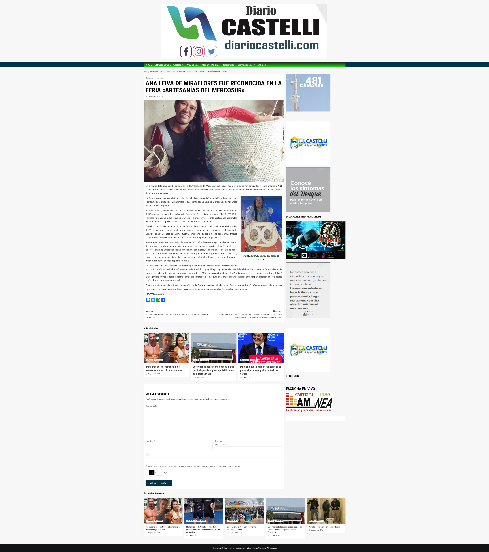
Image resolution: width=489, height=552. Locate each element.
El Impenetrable (163, 64)
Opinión (262, 64)
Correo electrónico (221, 442)
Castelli (177, 64)
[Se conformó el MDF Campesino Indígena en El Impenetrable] (244, 511)
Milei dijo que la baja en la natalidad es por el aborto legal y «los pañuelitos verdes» (260, 370)
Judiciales (149, 360)
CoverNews (258, 548)
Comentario (152, 406)
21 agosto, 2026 (152, 374)
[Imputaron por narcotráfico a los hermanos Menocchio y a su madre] (166, 348)
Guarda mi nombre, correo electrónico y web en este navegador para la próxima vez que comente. (194, 466)
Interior (205, 64)
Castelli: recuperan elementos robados (324, 527)
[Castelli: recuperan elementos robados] (326, 511)
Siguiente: (251, 314)
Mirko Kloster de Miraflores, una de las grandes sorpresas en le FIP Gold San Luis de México (203, 529)
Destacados (150, 78)
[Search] (343, 70)
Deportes (190, 521)
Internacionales (244, 64)
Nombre (150, 441)
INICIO (148, 64)
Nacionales (228, 64)
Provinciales (192, 64)
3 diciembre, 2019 (154, 96)
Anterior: (177, 314)
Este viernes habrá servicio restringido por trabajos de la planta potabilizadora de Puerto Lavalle (214, 370)
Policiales (216, 64)
